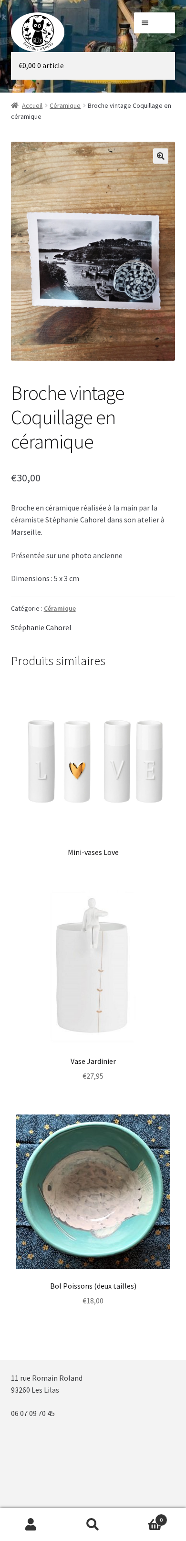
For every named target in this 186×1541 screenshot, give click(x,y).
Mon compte (31, 1525)
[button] (160, 156)
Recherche (93, 1525)
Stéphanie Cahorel (41, 627)
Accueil (32, 105)
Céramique (65, 105)
